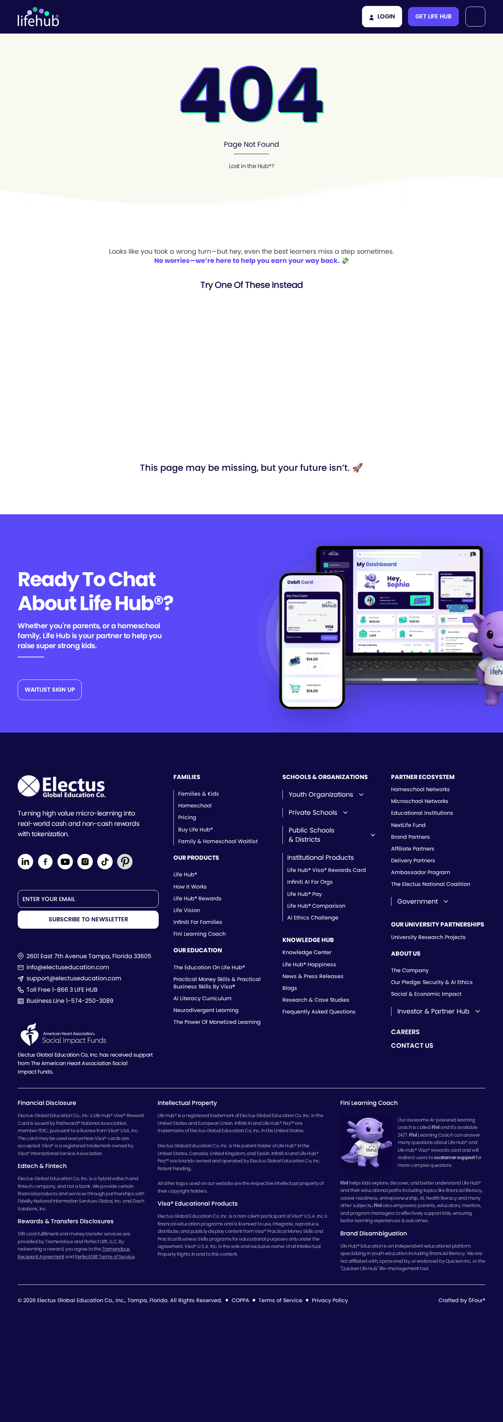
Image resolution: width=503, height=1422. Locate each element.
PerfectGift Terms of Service (104, 1257)
